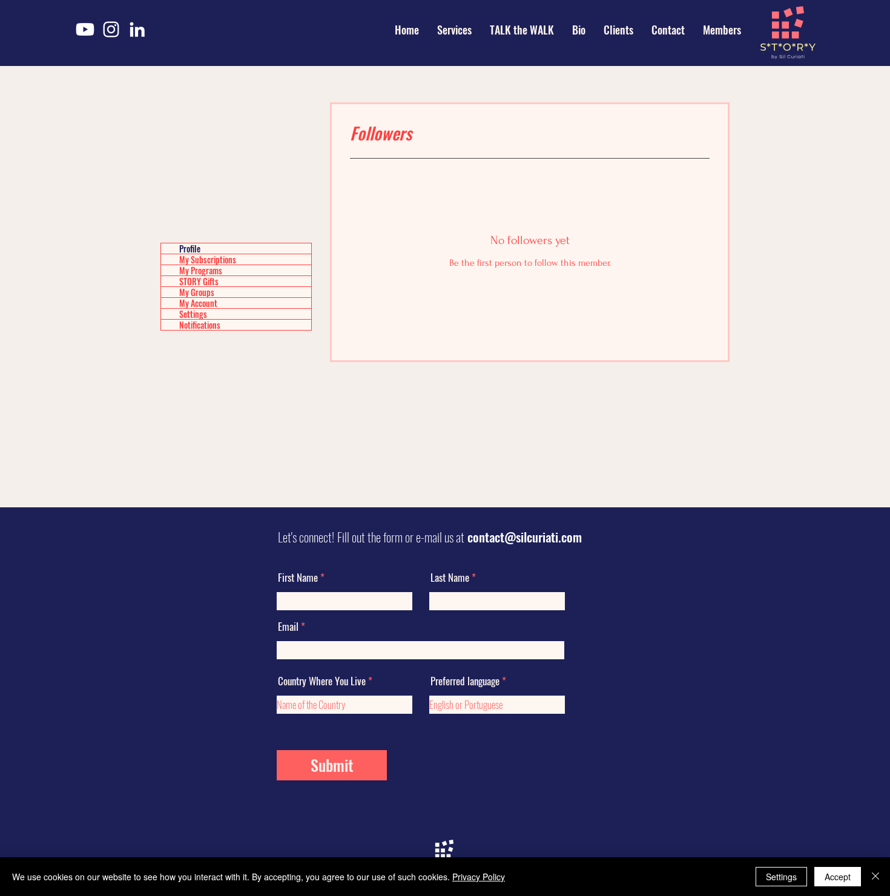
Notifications (199, 325)
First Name (298, 577)
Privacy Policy (478, 877)
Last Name (449, 577)
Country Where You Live (322, 681)
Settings (193, 314)
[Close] (875, 876)
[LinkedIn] (137, 29)
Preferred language (464, 681)
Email (288, 626)
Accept (838, 877)
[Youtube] (85, 29)
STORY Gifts (199, 281)
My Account (198, 303)
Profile (189, 248)
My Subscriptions (207, 259)
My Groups (196, 292)
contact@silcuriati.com (524, 536)
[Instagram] (111, 29)
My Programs (200, 270)
